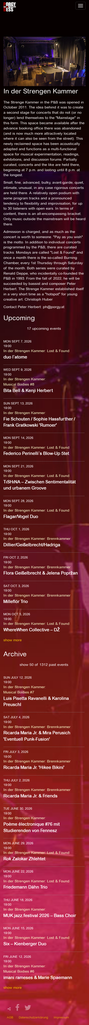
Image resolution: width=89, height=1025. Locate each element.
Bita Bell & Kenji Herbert (28, 390)
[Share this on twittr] (28, 1009)
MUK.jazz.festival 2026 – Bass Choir (39, 915)
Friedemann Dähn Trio (25, 887)
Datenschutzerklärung (33, 1017)
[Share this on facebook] (18, 1009)
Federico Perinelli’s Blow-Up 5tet (36, 453)
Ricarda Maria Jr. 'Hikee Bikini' (33, 767)
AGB (10, 1017)
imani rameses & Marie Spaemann (37, 977)
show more (12, 640)
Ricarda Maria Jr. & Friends (30, 795)
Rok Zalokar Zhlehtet (24, 858)
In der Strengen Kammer (24, 351)
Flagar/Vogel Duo (20, 516)
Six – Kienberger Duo (24, 943)
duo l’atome (15, 357)
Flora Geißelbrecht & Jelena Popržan (40, 573)
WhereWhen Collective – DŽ (31, 629)
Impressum (61, 1017)
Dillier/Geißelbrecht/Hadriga (31, 544)
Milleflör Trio (15, 601)
